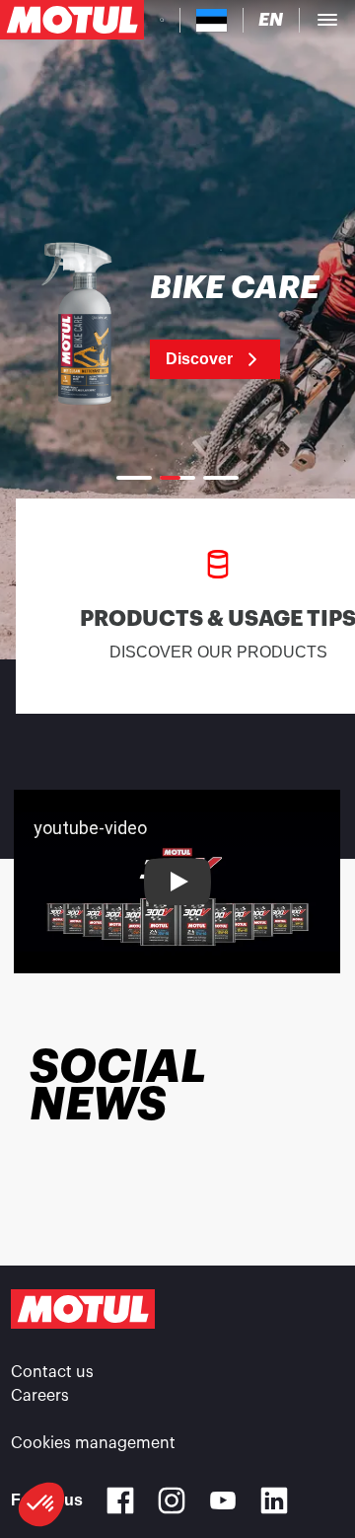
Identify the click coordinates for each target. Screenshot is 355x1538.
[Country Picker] (211, 20)
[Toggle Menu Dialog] (327, 20)
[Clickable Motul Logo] (72, 19)
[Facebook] (120, 1500)
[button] (41, 1504)
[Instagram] (171, 1500)
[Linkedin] (274, 1500)
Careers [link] (40, 1396)
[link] (177, 326)
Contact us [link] (52, 1372)
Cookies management (93, 1443)
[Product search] (161, 20)
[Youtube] (223, 1500)
